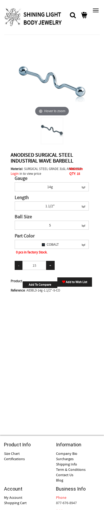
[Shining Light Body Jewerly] (13, 17)
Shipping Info (66, 464)
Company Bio (66, 453)
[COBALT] (52, 131)
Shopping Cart (15, 502)
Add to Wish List (76, 282)
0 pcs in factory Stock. (31, 252)
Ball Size (23, 216)
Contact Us (64, 474)
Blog (59, 480)
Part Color (25, 236)
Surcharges (65, 458)
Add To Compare (40, 284)
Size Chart (12, 453)
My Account (13, 497)
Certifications (14, 458)
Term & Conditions (71, 469)
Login (15, 173)
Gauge (21, 178)
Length (22, 197)
